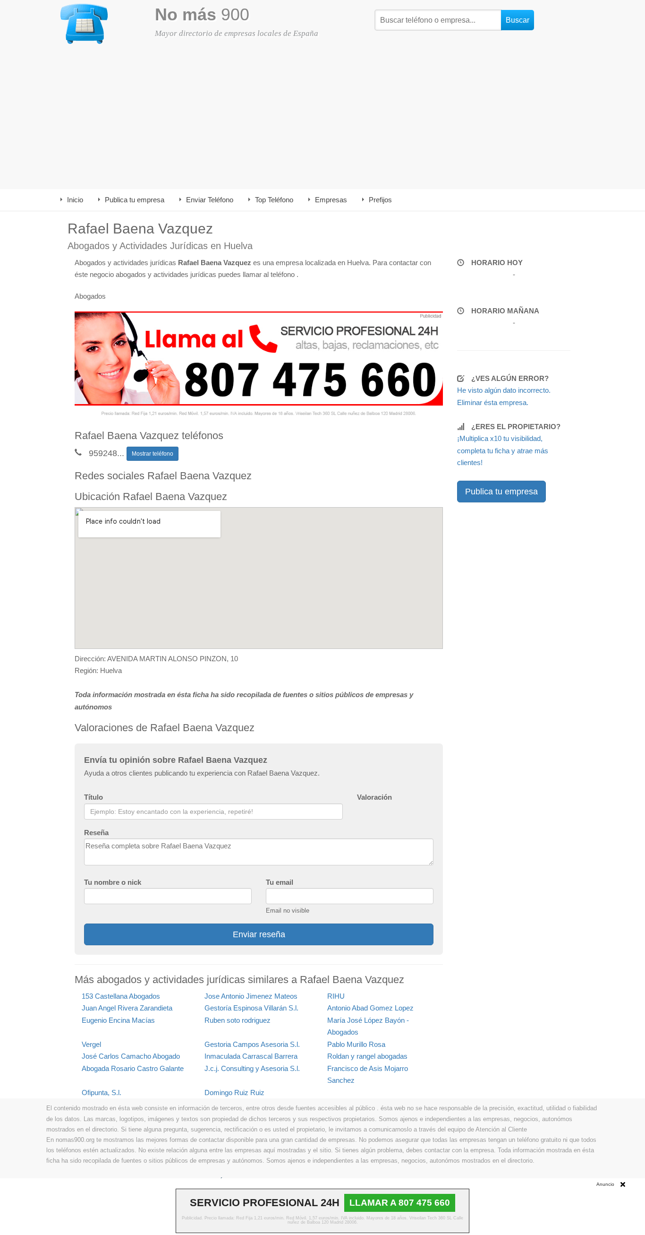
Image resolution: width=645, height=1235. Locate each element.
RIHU (336, 996)
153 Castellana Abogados (121, 996)
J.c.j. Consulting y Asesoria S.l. (252, 1068)
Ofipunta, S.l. (101, 1092)
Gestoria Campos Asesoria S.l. (252, 1044)
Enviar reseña (259, 934)
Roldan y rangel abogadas (367, 1056)
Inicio (75, 200)
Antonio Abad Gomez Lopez (370, 1008)
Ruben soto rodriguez (237, 1020)
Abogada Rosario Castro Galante (133, 1068)
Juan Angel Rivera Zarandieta (127, 1008)
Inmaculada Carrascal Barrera (250, 1056)
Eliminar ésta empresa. (492, 402)
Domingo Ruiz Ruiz (234, 1092)
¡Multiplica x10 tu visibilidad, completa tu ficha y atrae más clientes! (502, 450)
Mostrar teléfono (152, 453)
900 (202, 14)
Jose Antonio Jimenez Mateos (250, 996)
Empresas (331, 200)
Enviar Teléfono (209, 200)
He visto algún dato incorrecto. (504, 390)
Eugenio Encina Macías (118, 1020)
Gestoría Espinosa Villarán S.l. (251, 1008)
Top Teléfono (274, 200)
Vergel (91, 1044)
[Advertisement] (322, 118)
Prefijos (380, 200)
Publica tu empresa (134, 200)
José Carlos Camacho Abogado (131, 1056)
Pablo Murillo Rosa (356, 1044)
